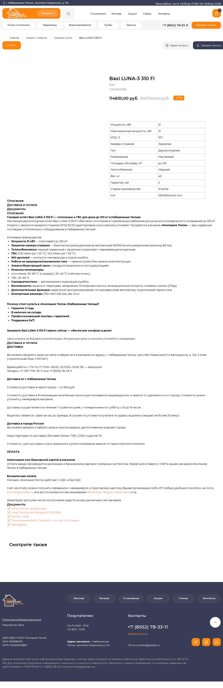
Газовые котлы (63, 37)
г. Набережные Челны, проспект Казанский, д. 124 (37, 3)
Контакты (164, 13)
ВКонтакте (123, 492)
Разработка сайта (13, 625)
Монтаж (116, 13)
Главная (14, 37)
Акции (132, 13)
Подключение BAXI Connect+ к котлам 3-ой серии (45, 520)
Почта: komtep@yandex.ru (144, 645)
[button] (206, 25)
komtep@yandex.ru (20, 492)
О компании (98, 13)
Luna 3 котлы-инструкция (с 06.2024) (36, 512)
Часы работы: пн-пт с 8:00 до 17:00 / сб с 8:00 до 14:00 (188, 3)
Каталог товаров (36, 37)
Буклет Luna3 (20, 516)
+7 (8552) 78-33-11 (175, 25)
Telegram (108, 492)
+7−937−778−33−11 (31, 371)
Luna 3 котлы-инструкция (28, 508)
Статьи (147, 13)
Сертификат (19, 524)
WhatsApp (94, 492)
